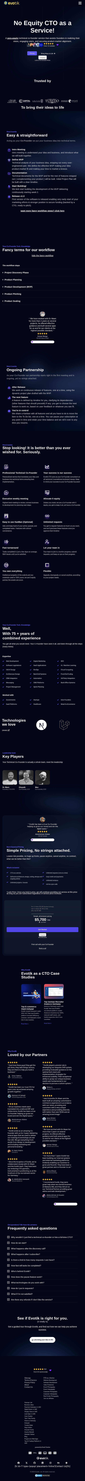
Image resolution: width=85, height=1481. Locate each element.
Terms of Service (30, 1380)
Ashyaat (26, 1423)
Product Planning (13, 280)
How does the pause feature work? (26, 1277)
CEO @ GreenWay (52, 1173)
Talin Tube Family (29, 1418)
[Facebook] (18, 1463)
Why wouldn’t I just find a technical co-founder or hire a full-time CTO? (42, 1237)
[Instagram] (50, 1463)
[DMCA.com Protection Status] (42, 1476)
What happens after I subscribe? (25, 1254)
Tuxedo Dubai (28, 1425)
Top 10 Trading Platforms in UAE (32, 1442)
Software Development (50, 1382)
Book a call (42, 948)
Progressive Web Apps (31, 1439)
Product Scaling (12, 301)
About (26, 1385)
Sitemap (27, 1378)
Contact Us (28, 1387)
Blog (25, 1436)
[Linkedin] (42, 1463)
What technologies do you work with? (27, 1283)
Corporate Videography (50, 1394)
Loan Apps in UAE (29, 1414)
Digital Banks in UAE (30, 1409)
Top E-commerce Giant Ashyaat (28, 1008)
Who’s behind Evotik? (20, 1271)
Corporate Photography (50, 1391)
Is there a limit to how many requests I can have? (33, 1260)
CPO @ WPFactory (17, 1078)
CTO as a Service (49, 1378)
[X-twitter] (26, 1463)
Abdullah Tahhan (29, 1434)
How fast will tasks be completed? (26, 1266)
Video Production (49, 1385)
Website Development (50, 1380)
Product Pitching (13, 294)
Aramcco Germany (30, 1420)
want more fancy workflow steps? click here (42, 211)
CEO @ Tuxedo (42, 836)
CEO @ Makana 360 (52, 1197)
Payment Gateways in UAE (32, 1407)
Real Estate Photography (51, 1396)
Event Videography (49, 1389)
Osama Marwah (29, 1432)
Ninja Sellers (28, 1427)
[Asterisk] (66, 1463)
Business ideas (29, 1405)
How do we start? (19, 1243)
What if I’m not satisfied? (22, 1294)
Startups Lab (28, 1402)
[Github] (34, 1463)
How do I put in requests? (22, 1288)
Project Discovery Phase (17, 272)
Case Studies (28, 1416)
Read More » (25, 1024)
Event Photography (49, 1387)
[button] (42, 274)
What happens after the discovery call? (28, 1249)
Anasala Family (29, 1430)
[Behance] (58, 1463)
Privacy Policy (29, 1382)
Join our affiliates (49, 1398)
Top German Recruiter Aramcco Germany (54, 1003)
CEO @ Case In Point (42, 338)
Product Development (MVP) (18, 287)
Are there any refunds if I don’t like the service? (32, 1300)
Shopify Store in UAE (30, 1411)
